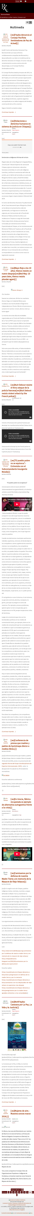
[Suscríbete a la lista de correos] (21, 1)
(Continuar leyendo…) (9, 112)
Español (13, 134)
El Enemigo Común (5, 269)
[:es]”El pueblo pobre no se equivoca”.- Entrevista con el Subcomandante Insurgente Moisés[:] (16, 466)
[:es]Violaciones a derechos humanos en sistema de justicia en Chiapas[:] (16, 123)
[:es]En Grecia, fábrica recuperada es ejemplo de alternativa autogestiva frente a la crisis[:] (17, 803)
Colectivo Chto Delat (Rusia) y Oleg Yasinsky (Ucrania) (5, 464)
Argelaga (5, 800)
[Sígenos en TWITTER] (23, 1)
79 (27, 1192)
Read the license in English (17, 1210)
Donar (17, 1)
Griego (20, 815)
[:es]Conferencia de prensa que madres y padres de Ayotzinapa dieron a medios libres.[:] (15, 744)
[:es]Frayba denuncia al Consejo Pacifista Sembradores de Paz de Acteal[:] (21, 39)
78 (24, 1192)
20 (16, 1192)
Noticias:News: (5, 14)
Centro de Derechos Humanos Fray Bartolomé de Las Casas (5, 39)
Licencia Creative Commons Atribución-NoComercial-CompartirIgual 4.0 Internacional (17, 1204)
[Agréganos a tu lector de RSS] (31, 1)
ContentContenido (6, 1213)
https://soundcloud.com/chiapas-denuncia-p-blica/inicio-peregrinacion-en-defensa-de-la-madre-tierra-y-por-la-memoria (16, 974)
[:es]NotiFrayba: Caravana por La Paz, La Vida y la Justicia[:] (17, 1004)
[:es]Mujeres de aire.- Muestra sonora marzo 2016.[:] (16, 1113)
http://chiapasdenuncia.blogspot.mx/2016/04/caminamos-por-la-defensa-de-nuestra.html (15, 961)
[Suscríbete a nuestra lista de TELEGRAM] (25, 1)
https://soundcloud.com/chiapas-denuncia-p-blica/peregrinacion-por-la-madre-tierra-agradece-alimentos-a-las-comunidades (16, 990)
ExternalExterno (15, 811)
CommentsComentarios (22, 1213)
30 (19, 1192)
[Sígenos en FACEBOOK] (28, 1)
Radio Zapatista (5, 742)
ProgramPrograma (15, 130)
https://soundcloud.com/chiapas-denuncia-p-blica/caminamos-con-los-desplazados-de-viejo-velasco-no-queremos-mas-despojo (17, 982)
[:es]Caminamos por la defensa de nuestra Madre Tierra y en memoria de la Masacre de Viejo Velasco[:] (16, 877)
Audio (17, 1119)
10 (13, 1192)
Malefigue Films (5, 386)
